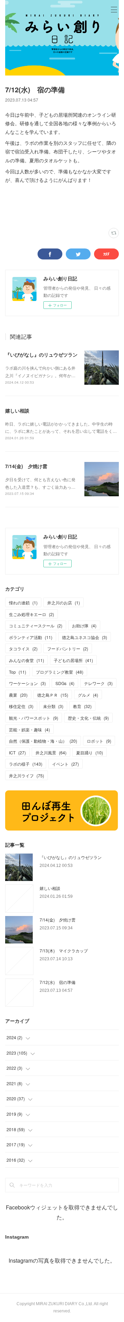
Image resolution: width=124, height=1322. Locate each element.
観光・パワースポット (33, 718)
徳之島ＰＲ (52, 695)
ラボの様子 (25, 764)
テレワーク (98, 683)
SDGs (64, 683)
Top (17, 672)
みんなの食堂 (26, 660)
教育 (82, 706)
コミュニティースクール (35, 625)
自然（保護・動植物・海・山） (43, 741)
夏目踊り (89, 752)
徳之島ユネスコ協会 (84, 637)
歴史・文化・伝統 (88, 718)
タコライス (23, 648)
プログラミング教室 (59, 672)
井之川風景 (50, 752)
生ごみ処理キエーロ (31, 614)
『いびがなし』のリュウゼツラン (41, 354)
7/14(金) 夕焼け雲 (26, 466)
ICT (17, 752)
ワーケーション (27, 683)
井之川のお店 (63, 602)
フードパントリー (67, 648)
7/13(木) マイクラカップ (64, 950)
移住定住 (21, 706)
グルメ (88, 695)
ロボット (99, 741)
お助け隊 (84, 625)
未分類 (53, 706)
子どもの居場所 (73, 660)
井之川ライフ (26, 775)
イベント (65, 764)
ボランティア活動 (30, 637)
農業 (18, 695)
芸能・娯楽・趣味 (29, 729)
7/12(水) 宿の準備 (57, 982)
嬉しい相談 (17, 410)
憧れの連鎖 (23, 602)
